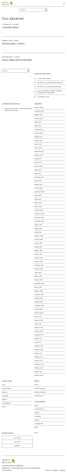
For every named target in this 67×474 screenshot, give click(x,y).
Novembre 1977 (39, 335)
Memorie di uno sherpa (11, 110)
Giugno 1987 (38, 225)
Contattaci (54, 470)
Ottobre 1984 (38, 269)
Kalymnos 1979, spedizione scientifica (50, 82)
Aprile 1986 (37, 232)
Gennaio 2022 (38, 140)
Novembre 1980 (39, 305)
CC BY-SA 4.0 (6, 470)
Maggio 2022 (38, 137)
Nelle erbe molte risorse (17, 59)
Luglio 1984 (37, 272)
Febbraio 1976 (38, 346)
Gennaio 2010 (38, 184)
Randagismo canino (13, 43)
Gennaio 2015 (38, 166)
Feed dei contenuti (39, 388)
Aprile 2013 (37, 173)
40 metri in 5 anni (43, 97)
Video (3, 407)
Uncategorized (6, 403)
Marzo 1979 (38, 316)
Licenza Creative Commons (12, 466)
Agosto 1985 (38, 243)
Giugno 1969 (38, 371)
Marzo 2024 (38, 122)
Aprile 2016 (37, 159)
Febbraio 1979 (38, 320)
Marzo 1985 (38, 254)
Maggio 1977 (38, 338)
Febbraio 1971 (38, 357)
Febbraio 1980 (38, 313)
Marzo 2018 (38, 148)
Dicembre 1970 (38, 364)
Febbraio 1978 (38, 327)
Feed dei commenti (40, 392)
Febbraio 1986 (38, 236)
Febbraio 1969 (38, 375)
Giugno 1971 (38, 353)
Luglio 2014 (37, 170)
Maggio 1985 (38, 250)
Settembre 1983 (39, 283)
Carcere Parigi (10, 27)
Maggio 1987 (38, 228)
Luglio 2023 (37, 126)
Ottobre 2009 (38, 188)
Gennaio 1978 (38, 331)
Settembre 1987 (39, 221)
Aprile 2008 (37, 195)
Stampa (16, 24)
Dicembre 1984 (38, 265)
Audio (3, 385)
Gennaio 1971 (38, 360)
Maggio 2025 (38, 115)
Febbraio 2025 (38, 118)
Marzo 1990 (38, 206)
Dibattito (4, 392)
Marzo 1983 (38, 287)
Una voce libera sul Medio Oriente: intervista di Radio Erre (49, 92)
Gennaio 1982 (38, 298)
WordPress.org (38, 396)
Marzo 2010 (38, 181)
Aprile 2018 (37, 144)
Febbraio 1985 (38, 258)
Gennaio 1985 (38, 261)
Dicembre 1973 (38, 349)
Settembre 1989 (39, 214)
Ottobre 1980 (38, 309)
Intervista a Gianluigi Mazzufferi (49, 87)
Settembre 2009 (39, 192)
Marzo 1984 (38, 276)
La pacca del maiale (44, 78)
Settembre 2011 (39, 177)
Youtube (62, 470)
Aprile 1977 (37, 342)
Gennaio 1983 (38, 291)
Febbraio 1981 (38, 302)
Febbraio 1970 (38, 368)
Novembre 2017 (39, 151)
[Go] (46, 10)
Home (47, 470)
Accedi (36, 385)
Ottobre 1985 (38, 239)
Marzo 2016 (38, 162)
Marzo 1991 (38, 203)
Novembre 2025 (39, 111)
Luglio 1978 (37, 324)
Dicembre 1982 (38, 294)
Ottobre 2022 (38, 133)
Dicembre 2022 (38, 129)
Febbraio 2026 (38, 107)
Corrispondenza (6, 388)
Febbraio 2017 (38, 155)
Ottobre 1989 (38, 210)
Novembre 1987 (39, 217)
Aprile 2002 (37, 199)
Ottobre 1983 (38, 280)
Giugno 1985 (38, 247)
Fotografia (5, 396)
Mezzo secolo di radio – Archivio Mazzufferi (17, 108)
